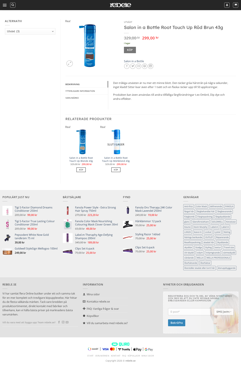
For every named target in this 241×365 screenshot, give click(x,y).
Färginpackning (205, 216)
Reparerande (222, 237)
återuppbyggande (226, 268)
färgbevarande (225, 211)
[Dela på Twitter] (132, 66)
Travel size (229, 247)
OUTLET (209, 237)
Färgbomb (189, 216)
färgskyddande (223, 216)
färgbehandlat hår (205, 211)
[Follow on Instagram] (63, 322)
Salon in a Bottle (134, 61)
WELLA (200, 257)
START (90, 355)
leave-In (198, 232)
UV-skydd (189, 252)
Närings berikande (193, 237)
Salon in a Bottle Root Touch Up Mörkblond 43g (116, 159)
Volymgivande (213, 252)
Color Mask (201, 206)
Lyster (217, 232)
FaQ (124, 355)
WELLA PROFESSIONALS (218, 257)
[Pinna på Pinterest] (144, 66)
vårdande (189, 257)
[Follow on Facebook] (59, 322)
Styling (208, 247)
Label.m (214, 226)
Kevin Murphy (200, 226)
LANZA (187, 232)
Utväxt (128, 22)
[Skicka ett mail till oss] (67, 322)
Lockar (208, 232)
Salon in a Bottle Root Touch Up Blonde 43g (81, 159)
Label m (225, 226)
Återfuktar (205, 262)
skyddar (188, 247)
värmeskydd (229, 252)
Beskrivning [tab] (72, 84)
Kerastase (231, 221)
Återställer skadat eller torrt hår (199, 268)
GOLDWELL (217, 221)
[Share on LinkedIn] (150, 66)
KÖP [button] (81, 170)
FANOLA (229, 206)
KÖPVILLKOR (134, 355)
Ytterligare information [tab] (80, 90)
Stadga (198, 247)
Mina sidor (147, 355)
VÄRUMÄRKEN (102, 355)
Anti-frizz (188, 206)
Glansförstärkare (200, 221)
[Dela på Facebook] (127, 66)
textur (218, 247)
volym (200, 252)
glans (186, 221)
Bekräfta (177, 322)
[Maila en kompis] (138, 66)
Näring (227, 232)
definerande (216, 206)
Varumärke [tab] (72, 97)
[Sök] (12, 5)
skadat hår (209, 242)
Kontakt (115, 355)
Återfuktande (190, 262)
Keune (187, 226)
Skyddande (222, 242)
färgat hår (189, 211)
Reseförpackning (192, 242)
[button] (4, 5)
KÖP (130, 50)
